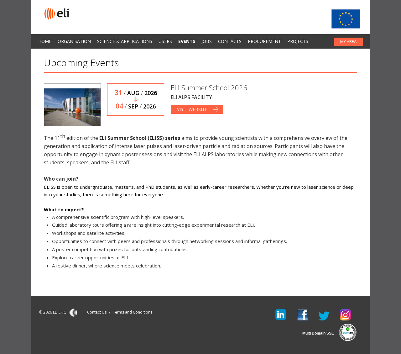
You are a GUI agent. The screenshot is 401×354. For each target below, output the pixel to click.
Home (44, 41)
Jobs (206, 41)
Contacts (230, 41)
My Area (348, 41)
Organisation (74, 41)
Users (165, 41)
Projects (297, 41)
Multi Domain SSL (318, 333)
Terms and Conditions (132, 312)
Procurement (264, 41)
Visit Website (192, 109)
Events (186, 41)
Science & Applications (124, 41)
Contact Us (97, 312)
